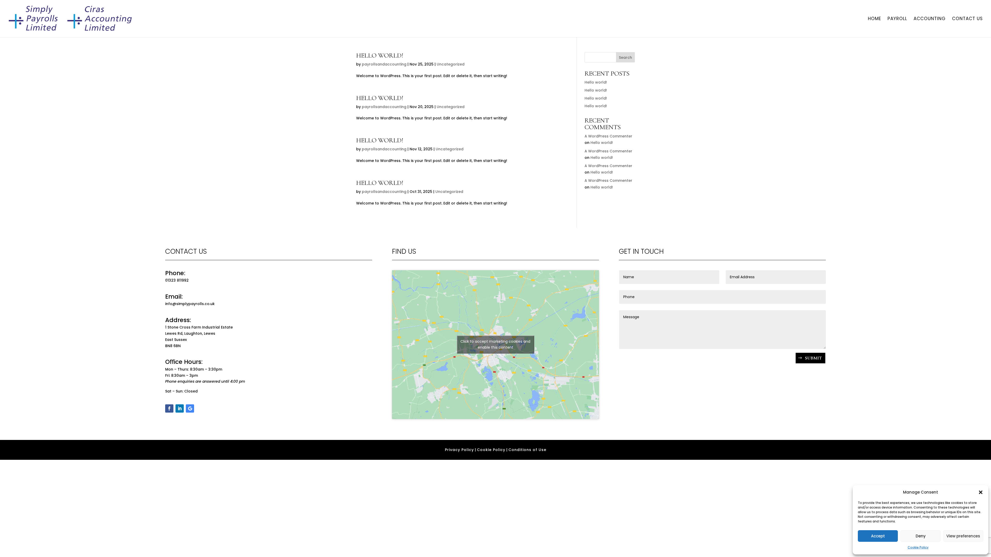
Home (874, 19)
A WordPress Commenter (608, 136)
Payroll (897, 19)
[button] (980, 492)
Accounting (930, 19)
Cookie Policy (918, 547)
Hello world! (379, 55)
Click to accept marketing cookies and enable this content (495, 344)
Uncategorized (451, 64)
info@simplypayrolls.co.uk (190, 303)
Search (625, 57)
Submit (813, 358)
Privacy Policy (459, 449)
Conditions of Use (527, 449)
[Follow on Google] (190, 408)
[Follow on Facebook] (169, 408)
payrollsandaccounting (384, 64)
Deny (921, 536)
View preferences (963, 536)
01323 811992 (177, 280)
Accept (878, 536)
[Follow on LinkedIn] (179, 408)
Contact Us (967, 19)
